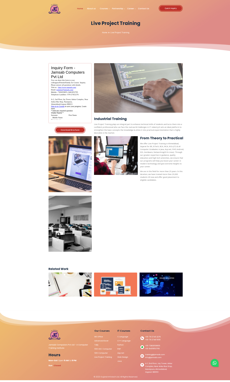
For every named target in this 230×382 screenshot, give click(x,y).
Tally (96, 345)
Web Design (122, 357)
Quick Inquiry (171, 8)
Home (80, 8)
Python (120, 345)
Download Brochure (70, 130)
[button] (214, 363)
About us (91, 8)
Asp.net (120, 353)
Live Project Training (103, 357)
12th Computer (101, 353)
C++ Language (124, 340)
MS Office (98, 336)
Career (130, 8)
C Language (122, 336)
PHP (119, 349)
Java (119, 361)
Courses (104, 8)
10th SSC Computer (103, 349)
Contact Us (143, 8)
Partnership (117, 8)
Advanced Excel (101, 340)
